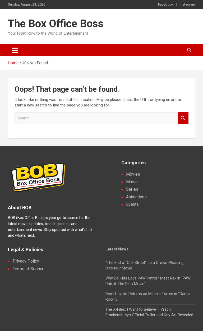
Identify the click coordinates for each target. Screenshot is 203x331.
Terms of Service (28, 268)
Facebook (166, 4)
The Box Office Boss (56, 23)
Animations (136, 196)
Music (131, 181)
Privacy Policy (26, 261)
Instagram (187, 4)
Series (132, 189)
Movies (133, 174)
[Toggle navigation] (15, 50)
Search (183, 118)
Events (132, 204)
